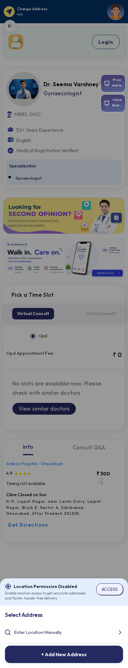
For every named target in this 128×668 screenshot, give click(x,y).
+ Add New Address (64, 654)
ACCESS (110, 589)
